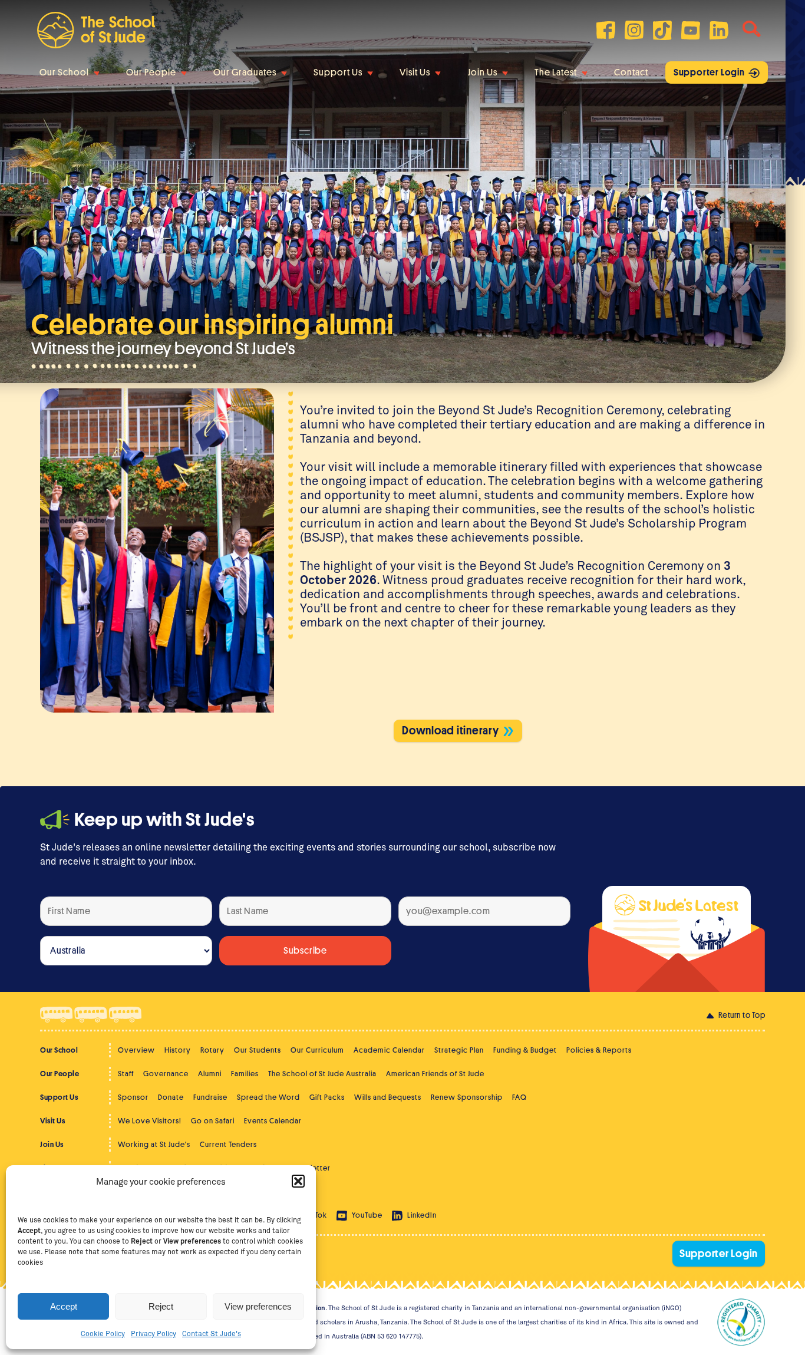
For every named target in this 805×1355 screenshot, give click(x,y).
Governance (166, 1073)
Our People (151, 72)
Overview (136, 1050)
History (177, 1050)
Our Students (257, 1050)
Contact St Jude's (211, 1333)
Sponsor (133, 1097)
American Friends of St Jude (435, 1073)
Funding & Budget (525, 1050)
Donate (171, 1097)
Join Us (482, 72)
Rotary (212, 1050)
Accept (63, 1306)
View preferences (258, 1306)
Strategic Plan (459, 1050)
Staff (126, 1073)
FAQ (519, 1097)
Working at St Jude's (154, 1144)
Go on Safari (213, 1121)
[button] (298, 1181)
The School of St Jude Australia (322, 1073)
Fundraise (210, 1097)
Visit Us (415, 72)
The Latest (556, 72)
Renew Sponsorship (467, 1097)
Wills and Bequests (387, 1097)
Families (245, 1073)
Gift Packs (327, 1097)
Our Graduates (244, 72)
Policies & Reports (599, 1050)
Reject (161, 1306)
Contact (631, 72)
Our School (64, 72)
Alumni (210, 1073)
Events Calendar (273, 1121)
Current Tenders (228, 1144)
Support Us (338, 72)
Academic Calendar (389, 1050)
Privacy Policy (153, 1333)
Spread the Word (268, 1097)
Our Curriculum (317, 1050)
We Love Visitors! (150, 1121)
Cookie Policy (103, 1333)
